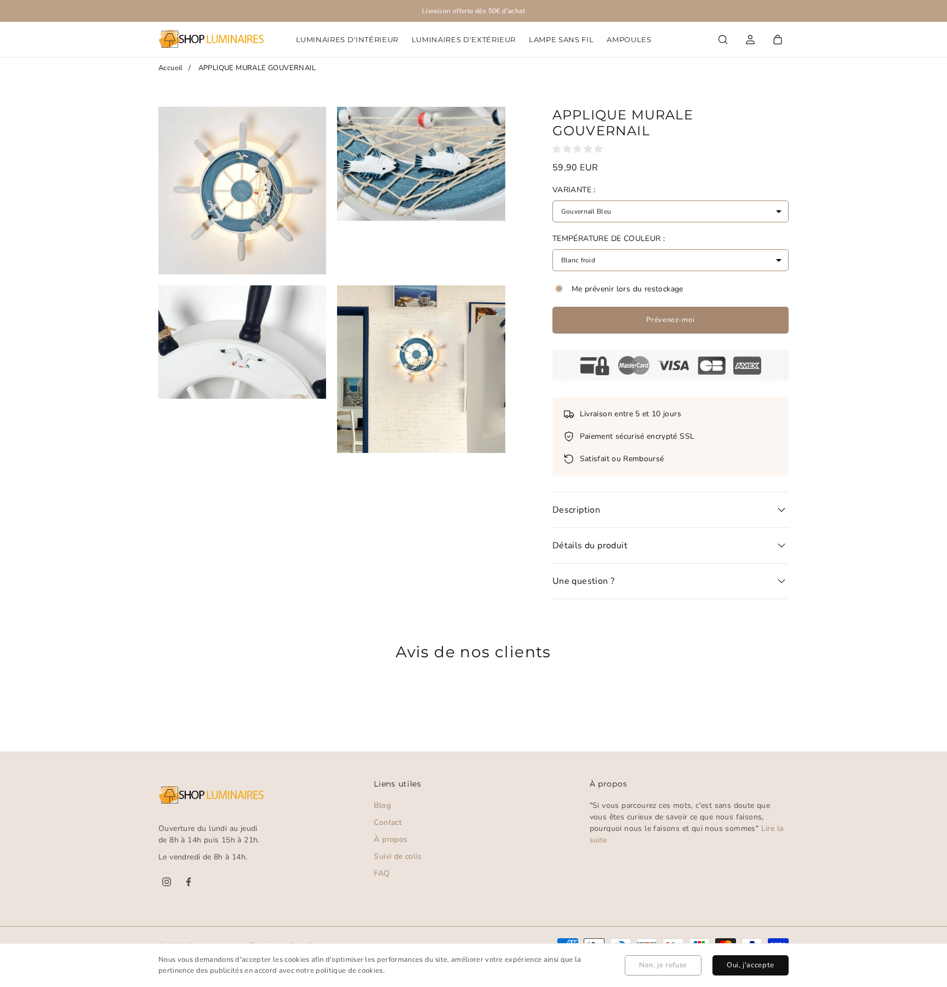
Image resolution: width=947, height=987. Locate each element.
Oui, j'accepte (750, 965)
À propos (390, 839)
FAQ (382, 873)
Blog (382, 805)
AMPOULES (629, 39)
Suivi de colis (397, 856)
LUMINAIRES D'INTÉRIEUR (347, 39)
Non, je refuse (663, 965)
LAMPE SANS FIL (561, 39)
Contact (388, 822)
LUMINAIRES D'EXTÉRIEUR (464, 39)
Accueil (170, 68)
